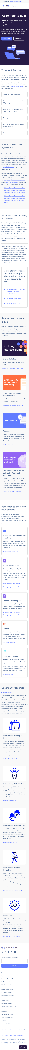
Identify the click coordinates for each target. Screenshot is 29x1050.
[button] (25, 6)
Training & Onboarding (7, 1017)
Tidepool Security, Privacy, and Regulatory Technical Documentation (16, 291)
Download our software (7, 995)
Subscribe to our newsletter (9, 957)
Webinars (3, 1020)
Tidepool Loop (5, 1000)
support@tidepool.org (17, 86)
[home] (10, 5)
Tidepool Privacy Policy (14, 298)
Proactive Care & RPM (7, 979)
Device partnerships (6, 1003)
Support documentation (7, 1014)
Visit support (6, 38)
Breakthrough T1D (8, 692)
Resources (4, 1011)
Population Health (6, 985)
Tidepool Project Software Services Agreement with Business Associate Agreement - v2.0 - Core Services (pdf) (15, 190)
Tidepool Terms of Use (13, 303)
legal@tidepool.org (8, 167)
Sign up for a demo (6, 976)
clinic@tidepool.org (12, 182)
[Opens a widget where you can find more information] (23, 1047)
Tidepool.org (21, 1029)
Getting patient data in (7, 989)
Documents (19, 1035)
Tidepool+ (4, 973)
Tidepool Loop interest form (8, 1006)
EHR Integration (5, 982)
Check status (18, 38)
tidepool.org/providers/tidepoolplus (14, 180)
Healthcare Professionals (8, 1029)
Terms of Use (4, 1035)
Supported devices (6, 992)
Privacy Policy (12, 1035)
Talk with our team (6, 1023)
